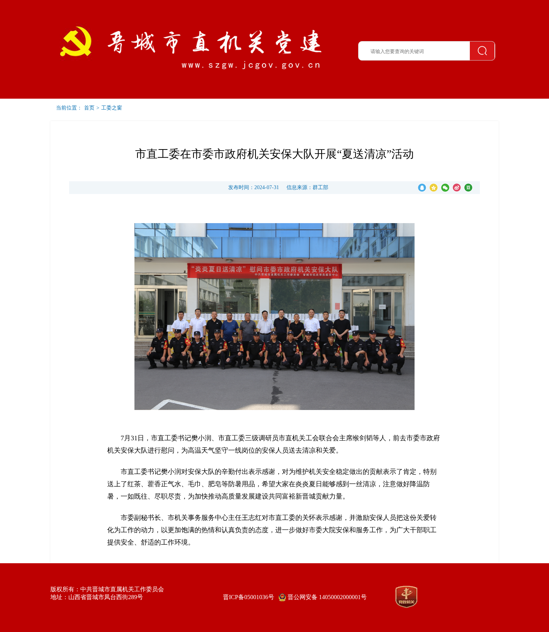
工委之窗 (111, 108)
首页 (89, 108)
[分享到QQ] (422, 187)
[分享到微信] (445, 187)
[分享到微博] (457, 187)
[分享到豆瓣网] (468, 187)
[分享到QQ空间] (433, 187)
